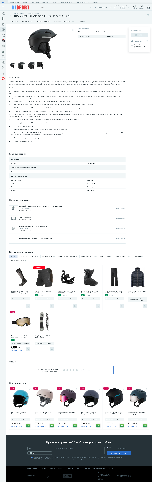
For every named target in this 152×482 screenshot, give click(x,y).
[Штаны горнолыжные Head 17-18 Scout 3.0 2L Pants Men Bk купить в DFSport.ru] (114, 277)
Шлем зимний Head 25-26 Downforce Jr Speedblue (19, 413)
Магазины (25, 2)
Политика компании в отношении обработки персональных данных (104, 474)
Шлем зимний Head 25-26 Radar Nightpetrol (136, 413)
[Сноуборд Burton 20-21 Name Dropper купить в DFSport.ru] (44, 322)
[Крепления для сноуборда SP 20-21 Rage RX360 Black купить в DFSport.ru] (67, 277)
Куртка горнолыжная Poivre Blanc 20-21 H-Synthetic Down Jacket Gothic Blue (137, 292)
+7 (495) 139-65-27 (25, 210)
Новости (55, 2)
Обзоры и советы (66, 2)
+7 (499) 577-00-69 (25, 219)
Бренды (43, 468)
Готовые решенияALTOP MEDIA (122, 476)
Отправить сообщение (118, 453)
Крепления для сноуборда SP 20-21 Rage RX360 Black (67, 292)
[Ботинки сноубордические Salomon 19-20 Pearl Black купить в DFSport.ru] (90, 277)
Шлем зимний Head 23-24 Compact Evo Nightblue (89, 413)
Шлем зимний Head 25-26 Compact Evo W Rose (43, 413)
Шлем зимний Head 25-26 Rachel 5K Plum (66, 413)
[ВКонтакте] (69, 476)
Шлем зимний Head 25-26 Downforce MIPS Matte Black (114, 413)
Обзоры (87, 468)
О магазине (45, 2)
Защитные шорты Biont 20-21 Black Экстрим (44, 292)
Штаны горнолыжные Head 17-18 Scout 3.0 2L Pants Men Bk (114, 292)
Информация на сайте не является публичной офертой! (105, 478)
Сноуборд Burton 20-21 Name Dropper (42, 336)
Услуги (60, 468)
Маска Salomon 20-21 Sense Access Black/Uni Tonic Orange (20, 337)
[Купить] (28, 306)
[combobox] (31, 453)
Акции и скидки (14, 2)
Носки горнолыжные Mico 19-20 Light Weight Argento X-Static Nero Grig (20, 292)
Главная (3, 2)
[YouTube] (65, 476)
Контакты (95, 2)
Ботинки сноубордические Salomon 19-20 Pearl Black (90, 292)
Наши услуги (35, 2)
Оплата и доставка (83, 2)
